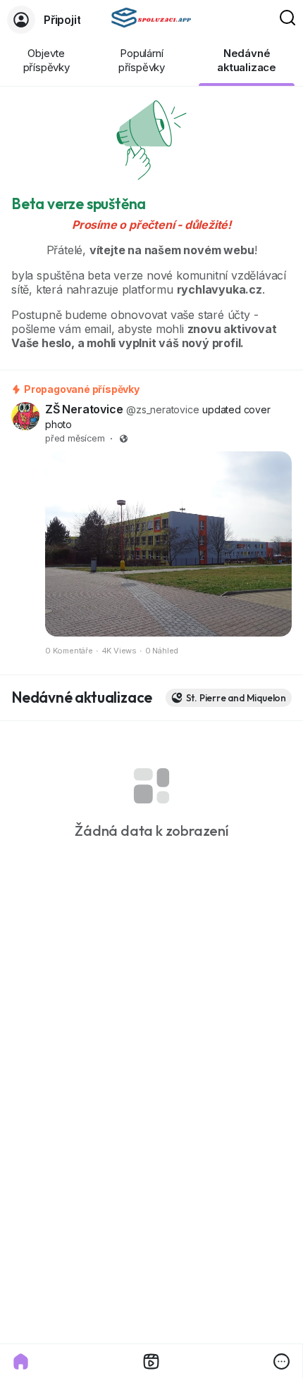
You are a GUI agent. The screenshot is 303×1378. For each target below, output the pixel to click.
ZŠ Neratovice (84, 409)
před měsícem (75, 438)
